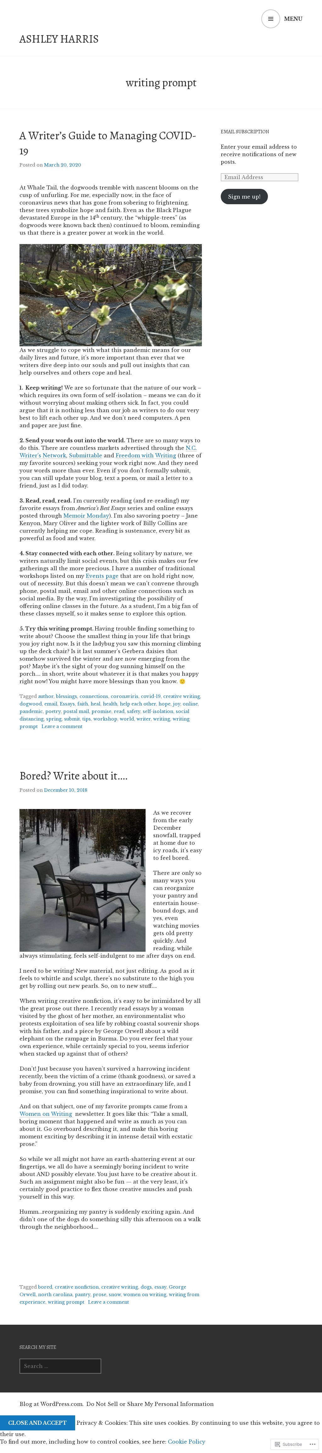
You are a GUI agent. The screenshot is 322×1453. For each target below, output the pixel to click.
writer (143, 719)
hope (164, 704)
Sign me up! (244, 197)
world (127, 719)
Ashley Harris (59, 38)
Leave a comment (62, 726)
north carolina (55, 1294)
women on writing (144, 1294)
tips (86, 719)
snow (115, 1294)
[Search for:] (60, 1366)
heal (95, 704)
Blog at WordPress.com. (51, 1404)
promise (101, 711)
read (119, 711)
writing (161, 719)
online (190, 704)
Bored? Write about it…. (73, 775)
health (110, 704)
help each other (138, 704)
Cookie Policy (186, 1442)
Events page (102, 576)
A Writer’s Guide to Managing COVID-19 (108, 143)
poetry (53, 711)
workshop (105, 719)
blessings (66, 696)
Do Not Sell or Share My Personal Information (150, 1404)
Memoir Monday (86, 516)
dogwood (30, 704)
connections (94, 696)
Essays (67, 704)
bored (45, 1287)
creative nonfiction (77, 1287)
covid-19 (151, 696)
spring (54, 719)
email (50, 704)
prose (99, 1294)
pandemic (31, 711)
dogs (146, 1287)
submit (72, 719)
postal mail (76, 711)
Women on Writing (46, 1114)
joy (176, 704)
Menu (293, 19)
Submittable (85, 455)
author (45, 696)
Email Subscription (245, 131)
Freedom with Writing (146, 455)
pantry (82, 1294)
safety (133, 711)
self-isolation (158, 711)
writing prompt (66, 1302)
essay (160, 1287)
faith (82, 704)
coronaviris (124, 696)
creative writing (181, 696)
